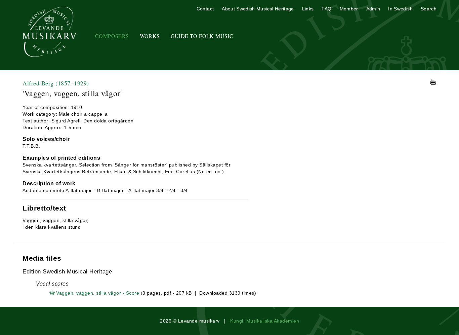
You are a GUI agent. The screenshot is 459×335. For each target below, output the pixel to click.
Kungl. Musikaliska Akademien (264, 321)
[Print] (433, 81)
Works (150, 35)
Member (349, 8)
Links (308, 8)
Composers (112, 35)
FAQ (326, 8)
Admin (373, 8)
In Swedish (400, 8)
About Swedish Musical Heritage (258, 8)
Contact (205, 8)
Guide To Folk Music (202, 35)
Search (428, 8)
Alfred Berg (56, 83)
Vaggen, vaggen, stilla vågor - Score (97, 293)
